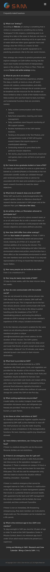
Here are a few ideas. (27, 205)
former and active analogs (20, 70)
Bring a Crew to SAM (27, 550)
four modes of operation (20, 235)
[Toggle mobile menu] (45, 4)
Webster (17, 26)
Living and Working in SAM (17, 547)
